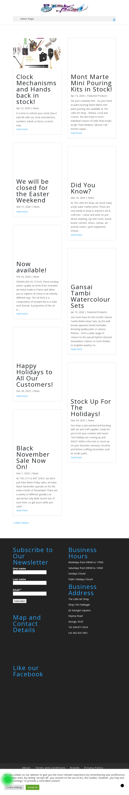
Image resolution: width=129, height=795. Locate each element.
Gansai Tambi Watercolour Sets (90, 296)
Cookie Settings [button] (14, 787)
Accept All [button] (32, 787)
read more (22, 129)
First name (19, 568)
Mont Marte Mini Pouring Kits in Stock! (91, 82)
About (26, 767)
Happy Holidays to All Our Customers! (34, 375)
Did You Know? (83, 188)
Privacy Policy (93, 767)
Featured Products (97, 95)
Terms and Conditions (50, 767)
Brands (75, 767)
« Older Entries (21, 522)
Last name (19, 579)
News (36, 108)
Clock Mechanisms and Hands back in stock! (36, 89)
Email (17, 589)
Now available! (31, 266)
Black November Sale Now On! (33, 457)
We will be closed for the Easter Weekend (33, 190)
